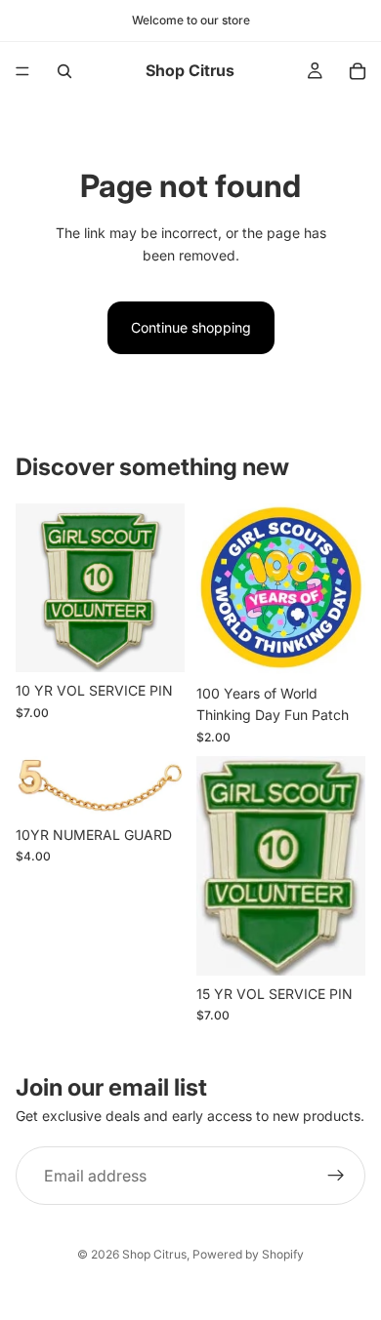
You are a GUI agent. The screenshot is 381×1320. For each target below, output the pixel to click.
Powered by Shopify (248, 1254)
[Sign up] (336, 1175)
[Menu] (22, 71)
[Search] (64, 71)
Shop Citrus (154, 1254)
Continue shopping (191, 327)
